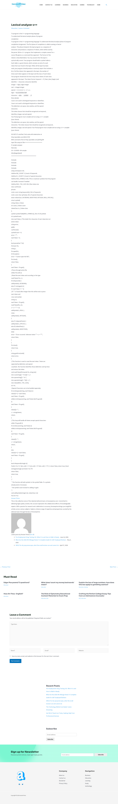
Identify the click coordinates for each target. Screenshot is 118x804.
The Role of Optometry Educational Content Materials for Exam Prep (55, 595)
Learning (57, 4)
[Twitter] (22, 784)
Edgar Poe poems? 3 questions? (17, 583)
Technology (90, 4)
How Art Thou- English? (13, 594)
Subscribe (50, 739)
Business (65, 4)
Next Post (114, 567)
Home (41, 4)
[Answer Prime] (21, 523)
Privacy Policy (63, 783)
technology (88, 786)
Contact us (48, 4)
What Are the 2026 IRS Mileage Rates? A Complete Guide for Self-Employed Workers (41, 540)
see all (32, 534)
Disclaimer (62, 781)
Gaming (82, 4)
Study (87, 783)
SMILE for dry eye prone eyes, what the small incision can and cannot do (37, 545)
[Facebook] (19, 784)
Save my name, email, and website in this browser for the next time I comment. (35, 656)
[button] (106, 5)
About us (61, 775)
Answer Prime (15, 498)
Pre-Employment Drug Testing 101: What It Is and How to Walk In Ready (37, 537)
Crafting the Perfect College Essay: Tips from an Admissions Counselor (95, 595)
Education (74, 4)
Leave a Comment (23, 28)
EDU (47, 598)
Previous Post (5, 567)
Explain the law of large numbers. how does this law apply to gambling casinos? (96, 584)
